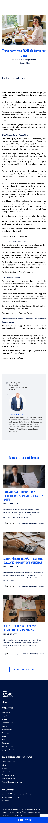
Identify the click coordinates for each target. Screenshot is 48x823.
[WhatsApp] (26, 69)
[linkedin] (24, 69)
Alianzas (5, 736)
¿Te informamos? (24, 820)
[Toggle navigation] (44, 4)
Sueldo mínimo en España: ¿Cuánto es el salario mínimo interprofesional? (23, 561)
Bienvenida (6, 713)
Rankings (5, 733)
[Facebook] (22, 69)
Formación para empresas (12, 782)
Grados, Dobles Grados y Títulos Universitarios (19, 794)
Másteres (5, 768)
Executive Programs (9, 775)
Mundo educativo (10, 504)
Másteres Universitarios (11, 772)
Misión (4, 719)
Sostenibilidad (7, 730)
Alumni (4, 740)
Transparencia (7, 723)
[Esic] (11, 693)
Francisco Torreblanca (16, 414)
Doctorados (6, 801)
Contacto (5, 743)
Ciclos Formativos (8, 762)
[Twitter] (20, 69)
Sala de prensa (7, 747)
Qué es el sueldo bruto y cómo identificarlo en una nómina (19, 628)
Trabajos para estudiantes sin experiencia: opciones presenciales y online (23, 496)
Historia (5, 716)
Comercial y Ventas (20, 60)
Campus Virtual (8, 750)
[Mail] (28, 69)
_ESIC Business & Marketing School (30, 523)
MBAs (4, 765)
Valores (4, 726)
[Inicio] (5, 4)
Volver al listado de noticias (24, 669)
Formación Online (8, 779)
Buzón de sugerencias (26, 812)
